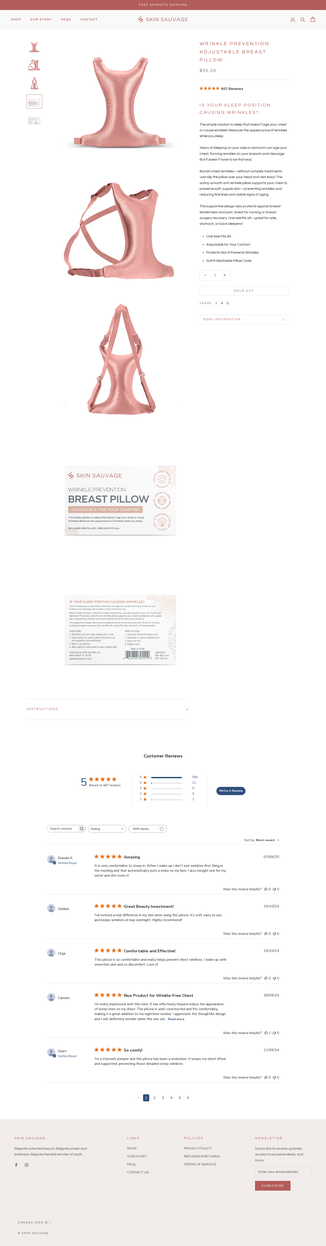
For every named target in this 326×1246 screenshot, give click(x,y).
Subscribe (272, 1185)
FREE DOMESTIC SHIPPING (163, 4)
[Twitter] (222, 303)
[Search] (302, 19)
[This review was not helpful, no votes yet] (274, 889)
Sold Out (244, 290)
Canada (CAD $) (33, 1222)
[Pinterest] (227, 303)
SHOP (16, 19)
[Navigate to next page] (188, 1097)
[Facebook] (216, 303)
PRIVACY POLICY (198, 1148)
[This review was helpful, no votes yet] (266, 889)
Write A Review (231, 791)
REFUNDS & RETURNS (202, 1156)
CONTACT (89, 19)
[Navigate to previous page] (138, 1097)
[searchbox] (62, 828)
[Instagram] (26, 1165)
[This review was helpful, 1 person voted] (266, 1033)
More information (222, 319)
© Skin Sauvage (33, 1233)
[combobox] (107, 829)
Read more (176, 1019)
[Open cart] (313, 19)
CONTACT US (138, 1172)
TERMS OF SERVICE (200, 1164)
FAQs (66, 19)
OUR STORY (41, 19)
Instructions (42, 709)
